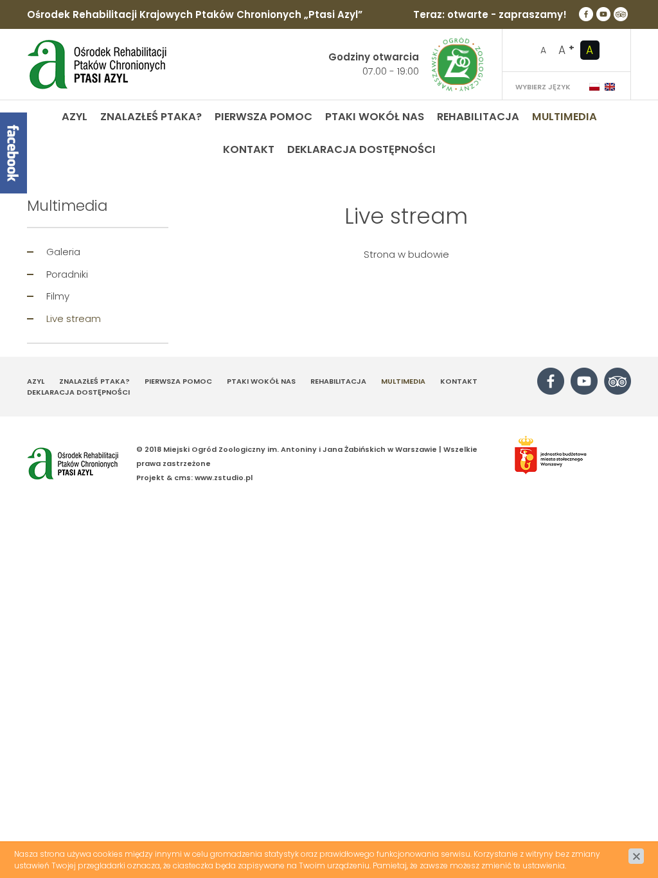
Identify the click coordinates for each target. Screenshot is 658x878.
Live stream (73, 318)
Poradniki (67, 274)
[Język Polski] (594, 87)
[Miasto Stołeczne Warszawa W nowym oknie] (566, 456)
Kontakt (248, 149)
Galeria (63, 251)
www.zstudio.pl (224, 477)
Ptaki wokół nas (374, 116)
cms (182, 477)
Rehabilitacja (478, 116)
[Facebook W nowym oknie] (586, 14)
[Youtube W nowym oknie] (603, 14)
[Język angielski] (610, 87)
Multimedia (564, 116)
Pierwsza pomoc (263, 116)
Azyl (74, 116)
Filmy (57, 296)
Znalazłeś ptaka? (151, 116)
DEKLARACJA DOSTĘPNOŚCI (361, 149)
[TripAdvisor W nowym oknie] (621, 14)
